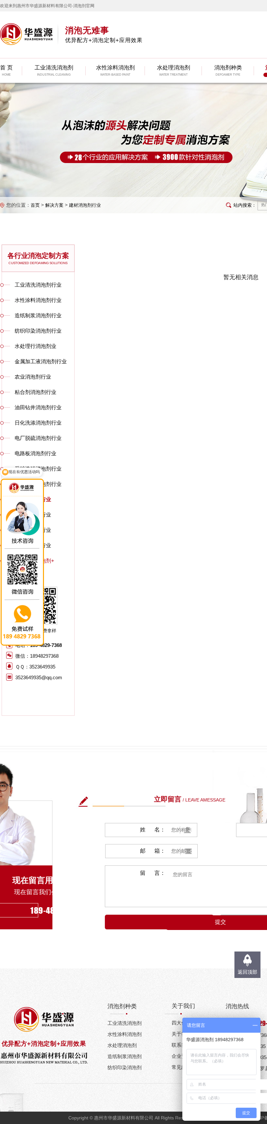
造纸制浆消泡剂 (124, 1056)
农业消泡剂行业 (33, 377)
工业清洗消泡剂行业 (38, 285)
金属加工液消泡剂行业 (41, 361)
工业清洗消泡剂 (124, 1023)
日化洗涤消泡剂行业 (38, 423)
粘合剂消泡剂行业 (35, 392)
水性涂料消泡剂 (124, 1034)
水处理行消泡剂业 (35, 346)
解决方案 (54, 205)
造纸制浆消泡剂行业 (38, 315)
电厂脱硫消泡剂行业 (38, 438)
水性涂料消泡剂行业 (38, 300)
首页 (35, 205)
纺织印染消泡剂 (124, 1067)
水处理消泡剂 (122, 1045)
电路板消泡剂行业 (35, 453)
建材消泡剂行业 (85, 205)
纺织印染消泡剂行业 (38, 331)
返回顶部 (247, 972)
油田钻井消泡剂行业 (38, 407)
